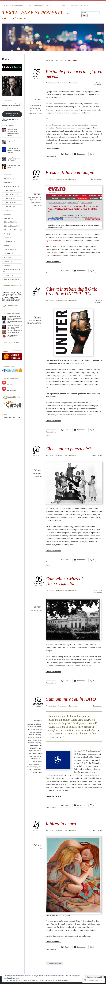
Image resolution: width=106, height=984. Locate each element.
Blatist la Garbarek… (14, 325)
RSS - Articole (10, 384)
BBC (34, 729)
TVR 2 (30, 769)
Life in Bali (7, 253)
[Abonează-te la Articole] (4, 384)
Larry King (38, 742)
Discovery (38, 734)
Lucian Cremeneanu (60, 83)
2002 (29, 724)
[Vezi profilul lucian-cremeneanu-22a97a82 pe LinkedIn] (9, 59)
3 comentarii (97, 706)
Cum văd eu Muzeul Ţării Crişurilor (64, 581)
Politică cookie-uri (62, 980)
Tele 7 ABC (37, 764)
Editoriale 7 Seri (9, 222)
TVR (39, 767)
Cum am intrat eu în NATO (71, 699)
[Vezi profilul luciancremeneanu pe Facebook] (3, 59)
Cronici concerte (9, 194)
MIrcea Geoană (36, 751)
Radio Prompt (37, 756)
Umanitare (7, 275)
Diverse (6, 214)
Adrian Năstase (36, 724)
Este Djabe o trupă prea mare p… (13, 328)
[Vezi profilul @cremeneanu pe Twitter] (6, 59)
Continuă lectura (53, 149)
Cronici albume (8, 190)
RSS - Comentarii (11, 390)
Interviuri (6, 245)
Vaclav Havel (37, 772)
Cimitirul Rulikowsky (35, 108)
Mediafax (55, 253)
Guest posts (8, 241)
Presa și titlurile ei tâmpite (70, 172)
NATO (30, 753)
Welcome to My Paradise (81, 5)
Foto (5, 234)
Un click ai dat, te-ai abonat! (12, 114)
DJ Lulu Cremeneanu (12, 285)
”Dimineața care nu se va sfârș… (14, 318)
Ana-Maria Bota (31, 726)
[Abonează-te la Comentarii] (4, 390)
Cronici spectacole (10, 202)
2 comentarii (97, 456)
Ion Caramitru (37, 320)
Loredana (38, 202)
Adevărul (49, 246)
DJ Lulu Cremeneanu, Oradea (39, 5)
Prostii (6, 265)
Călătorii (6, 210)
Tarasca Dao (11, 321)
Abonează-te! (9, 101)
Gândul (32, 202)
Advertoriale (8, 179)
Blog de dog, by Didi (10, 186)
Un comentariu (96, 179)
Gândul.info (57, 241)
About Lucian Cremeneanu (13, 5)
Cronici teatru (8, 206)
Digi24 (32, 200)
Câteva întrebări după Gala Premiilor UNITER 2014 (71, 291)
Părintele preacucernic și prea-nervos (75, 74)
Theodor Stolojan (32, 767)
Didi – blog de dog (12, 342)
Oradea (39, 113)
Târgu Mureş (31, 323)
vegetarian (38, 476)
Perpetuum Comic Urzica (10, 305)
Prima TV (36, 753)
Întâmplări (7, 182)
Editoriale (73, 83)
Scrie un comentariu (98, 84)
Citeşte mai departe (53, 421)
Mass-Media (37, 205)
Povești (6, 261)
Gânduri (6, 238)
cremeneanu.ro (61, 5)
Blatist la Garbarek (13, 332)
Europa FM (30, 737)
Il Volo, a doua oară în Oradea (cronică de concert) (14, 150)
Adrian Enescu (36, 197)
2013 (39, 848)
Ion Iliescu (38, 737)
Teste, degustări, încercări (12, 269)
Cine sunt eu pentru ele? (68, 448)
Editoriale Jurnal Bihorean (12, 230)
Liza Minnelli (33, 745)
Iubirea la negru (61, 823)
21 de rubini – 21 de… (14, 316)
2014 (30, 320)
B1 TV (30, 729)
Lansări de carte (9, 249)
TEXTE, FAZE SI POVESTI (32, 12)
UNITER (38, 323)
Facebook (38, 200)
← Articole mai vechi (54, 964)
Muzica (6, 257)
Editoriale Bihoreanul (10, 226)
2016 (29, 197)
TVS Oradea (37, 769)
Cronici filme (8, 198)
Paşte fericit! (11, 141)
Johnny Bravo (32, 740)
